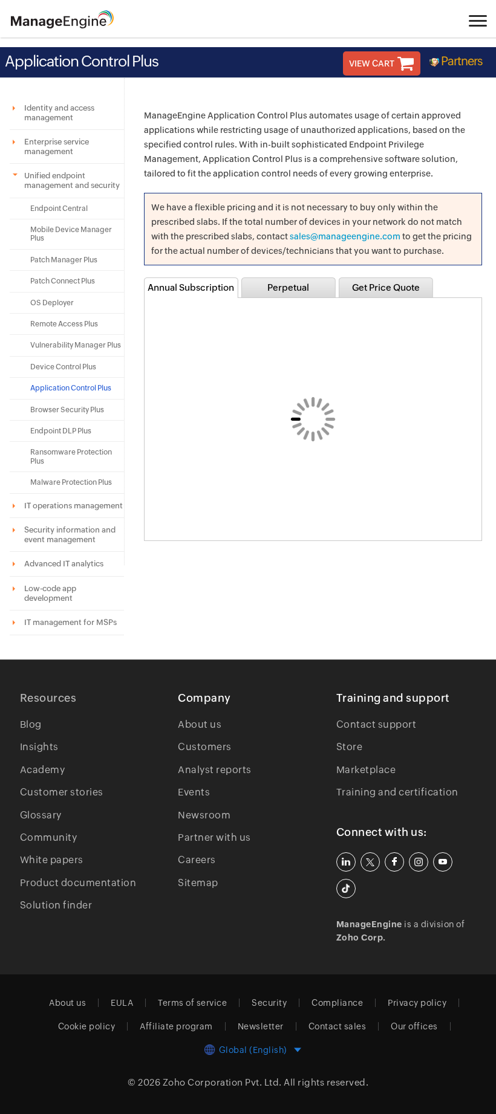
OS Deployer (52, 303)
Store (349, 747)
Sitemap (198, 883)
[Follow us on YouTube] (442, 862)
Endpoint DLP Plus (60, 431)
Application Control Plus (70, 388)
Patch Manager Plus (63, 260)
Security (269, 1003)
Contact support (376, 724)
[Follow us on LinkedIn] (346, 862)
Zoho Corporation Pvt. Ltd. (222, 1082)
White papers (51, 860)
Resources (48, 697)
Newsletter (261, 1026)
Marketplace (366, 770)
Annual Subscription (191, 287)
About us (199, 724)
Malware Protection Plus (71, 482)
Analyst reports (215, 770)
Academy (42, 770)
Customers (205, 747)
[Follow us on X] (370, 862)
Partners (461, 61)
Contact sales (337, 1026)
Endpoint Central (59, 208)
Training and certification (397, 792)
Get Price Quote (386, 287)
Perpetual (288, 287)
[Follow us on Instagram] (418, 862)
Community (48, 837)
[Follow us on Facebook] (394, 862)
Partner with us (214, 837)
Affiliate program (176, 1026)
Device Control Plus (63, 367)
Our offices (414, 1026)
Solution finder (56, 905)
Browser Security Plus (67, 410)
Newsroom (204, 815)
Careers (197, 860)
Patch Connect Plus (62, 281)
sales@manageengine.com (345, 236)
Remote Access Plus (64, 324)
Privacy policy (417, 1003)
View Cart (371, 63)
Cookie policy (87, 1026)
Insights (39, 747)
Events (194, 792)
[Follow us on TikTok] (346, 888)
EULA (122, 1003)
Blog (31, 724)
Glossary (41, 815)
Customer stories (61, 792)
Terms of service (192, 1003)
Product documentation (78, 883)
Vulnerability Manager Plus (75, 345)
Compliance (337, 1003)
